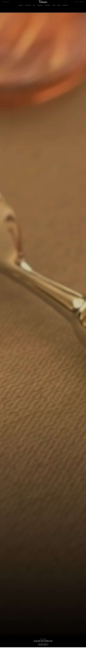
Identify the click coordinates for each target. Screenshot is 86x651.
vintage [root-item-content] (53, 5)
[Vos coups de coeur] (76, 1)
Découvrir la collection (43, 645)
